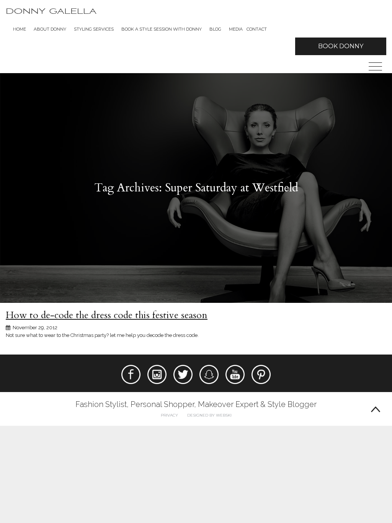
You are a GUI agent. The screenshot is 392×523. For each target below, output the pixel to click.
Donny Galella (51, 11)
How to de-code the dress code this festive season (106, 315)
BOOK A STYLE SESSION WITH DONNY (161, 29)
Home (19, 29)
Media (236, 29)
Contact (257, 29)
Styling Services (94, 29)
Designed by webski (209, 415)
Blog (215, 29)
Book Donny (340, 46)
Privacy (169, 415)
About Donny (50, 29)
